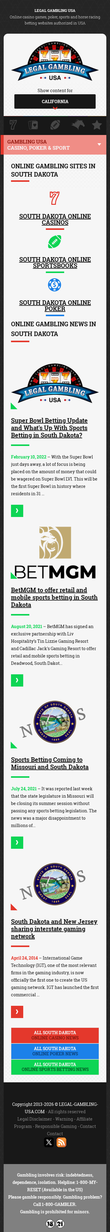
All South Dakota (55, 1035)
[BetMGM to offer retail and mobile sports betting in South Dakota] (55, 552)
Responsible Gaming (56, 1126)
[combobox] (55, 101)
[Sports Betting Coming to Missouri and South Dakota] (55, 722)
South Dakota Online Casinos (55, 219)
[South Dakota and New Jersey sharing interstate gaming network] (55, 884)
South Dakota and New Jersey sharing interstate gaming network (54, 928)
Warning (64, 1119)
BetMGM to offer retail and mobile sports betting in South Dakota (54, 597)
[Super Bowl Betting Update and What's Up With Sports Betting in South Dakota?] (55, 383)
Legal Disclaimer (34, 1119)
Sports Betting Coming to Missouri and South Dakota (50, 763)
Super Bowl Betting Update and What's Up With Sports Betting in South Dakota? (49, 427)
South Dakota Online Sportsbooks (55, 262)
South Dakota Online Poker (55, 305)
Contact (88, 1126)
